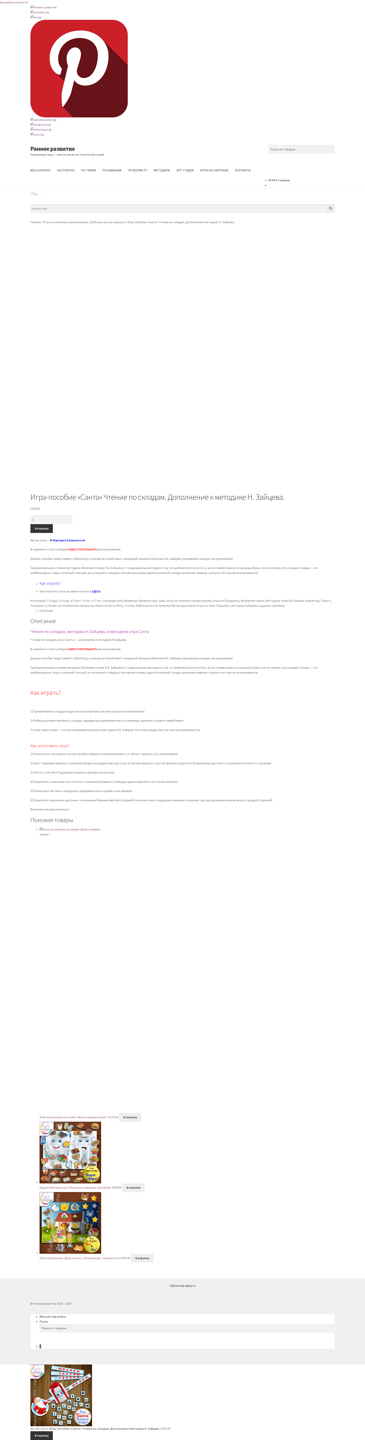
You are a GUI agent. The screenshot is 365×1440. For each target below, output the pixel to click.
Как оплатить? (19, 2)
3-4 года (63, 600)
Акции (4, 2)
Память (326, 600)
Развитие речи (105, 605)
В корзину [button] (130, 1117)
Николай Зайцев (292, 600)
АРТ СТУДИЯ (185, 170)
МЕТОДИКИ (162, 170)
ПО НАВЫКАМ (111, 170)
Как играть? (50, 583)
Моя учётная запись (53, 1316)
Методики (273, 600)
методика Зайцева (244, 605)
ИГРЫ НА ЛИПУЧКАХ (214, 170)
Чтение (130, 605)
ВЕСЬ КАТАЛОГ (40, 170)
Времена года (148, 600)
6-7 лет (97, 600)
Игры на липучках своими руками (65, 222)
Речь (120, 605)
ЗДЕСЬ (96, 591)
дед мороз (188, 605)
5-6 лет (86, 600)
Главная (35, 222)
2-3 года (51, 600)
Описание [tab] (46, 610)
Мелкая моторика (252, 600)
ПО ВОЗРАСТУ (137, 170)
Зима (161, 600)
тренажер (278, 605)
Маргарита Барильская (69, 540)
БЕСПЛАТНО (66, 170)
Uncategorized (112, 600)
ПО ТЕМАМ (88, 170)
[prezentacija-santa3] (182, 452)
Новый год (312, 600)
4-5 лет (75, 600)
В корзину (42, 528)
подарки (264, 605)
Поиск (44, 1321)
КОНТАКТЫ (243, 170)
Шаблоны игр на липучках (107, 222)
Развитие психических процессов (71, 605)
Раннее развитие (52, 148)
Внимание (130, 600)
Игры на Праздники (226, 600)
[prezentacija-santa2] (182, 343)
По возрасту (38, 605)
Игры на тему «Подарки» (213, 605)
